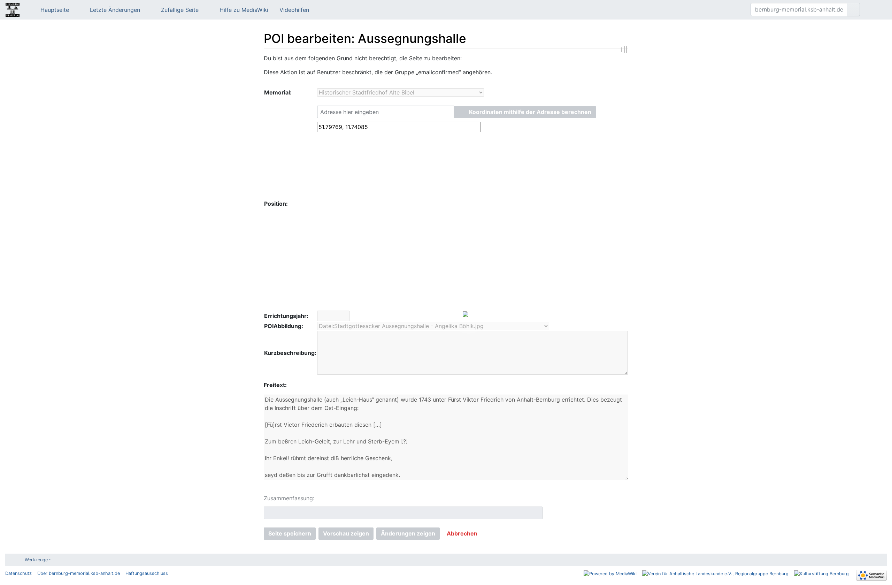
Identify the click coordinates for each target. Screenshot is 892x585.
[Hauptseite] (13, 10)
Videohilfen (294, 9)
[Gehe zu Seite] (853, 9)
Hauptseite (54, 9)
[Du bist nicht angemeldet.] (876, 10)
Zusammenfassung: (289, 498)
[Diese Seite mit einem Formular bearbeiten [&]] (725, 10)
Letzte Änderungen (115, 9)
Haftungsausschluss (146, 573)
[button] (525, 112)
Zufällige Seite (180, 9)
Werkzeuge (36, 559)
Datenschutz (18, 573)
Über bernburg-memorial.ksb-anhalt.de (78, 573)
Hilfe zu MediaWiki (244, 9)
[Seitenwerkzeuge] (734, 10)
